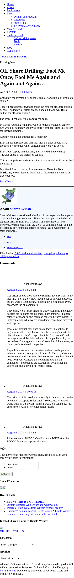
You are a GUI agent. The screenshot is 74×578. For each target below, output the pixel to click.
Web (9, 242)
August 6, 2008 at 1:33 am (21, 432)
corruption (49, 253)
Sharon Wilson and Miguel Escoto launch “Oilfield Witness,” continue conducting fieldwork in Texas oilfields (40, 513)
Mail (9, 236)
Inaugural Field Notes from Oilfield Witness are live (35, 507)
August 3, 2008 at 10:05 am (22, 391)
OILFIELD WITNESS (12, 531)
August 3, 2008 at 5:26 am (21, 289)
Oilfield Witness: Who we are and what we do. (32, 504)
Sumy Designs (8, 570)
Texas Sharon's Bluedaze (13, 56)
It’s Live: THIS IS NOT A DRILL (25, 501)
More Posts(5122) (15, 247)
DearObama (6, 181)
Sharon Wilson (20, 209)
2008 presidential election (28, 253)
